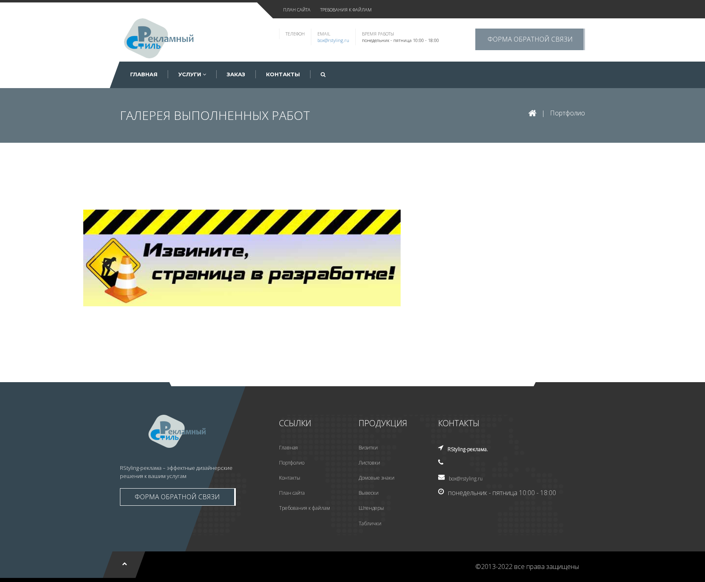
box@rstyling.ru (333, 40)
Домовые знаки (377, 477)
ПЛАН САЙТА (296, 10)
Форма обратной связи (530, 39)
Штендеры (371, 508)
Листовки (369, 462)
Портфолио (567, 112)
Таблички (370, 523)
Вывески (369, 492)
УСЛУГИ (190, 74)
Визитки (368, 447)
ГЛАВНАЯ (143, 74)
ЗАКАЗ (236, 74)
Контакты (289, 477)
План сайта (292, 492)
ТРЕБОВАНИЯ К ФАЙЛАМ (346, 10)
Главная (288, 447)
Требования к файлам (304, 508)
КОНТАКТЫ (283, 74)
